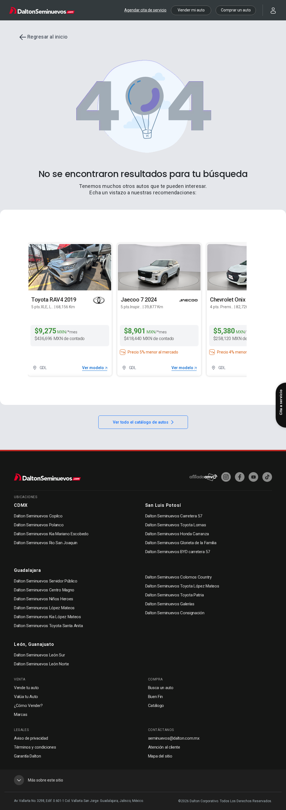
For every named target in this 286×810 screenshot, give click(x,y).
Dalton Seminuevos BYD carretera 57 (177, 551)
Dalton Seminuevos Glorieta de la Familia (180, 542)
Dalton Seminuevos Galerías (169, 603)
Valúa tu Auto (26, 696)
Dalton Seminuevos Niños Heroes (43, 598)
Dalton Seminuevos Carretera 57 (173, 516)
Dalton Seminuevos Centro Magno (44, 589)
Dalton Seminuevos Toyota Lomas (175, 524)
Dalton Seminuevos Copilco (38, 516)
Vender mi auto (191, 10)
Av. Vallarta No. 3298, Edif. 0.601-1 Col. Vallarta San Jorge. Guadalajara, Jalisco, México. (79, 800)
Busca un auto (160, 687)
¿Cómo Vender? (28, 705)
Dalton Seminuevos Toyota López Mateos (182, 586)
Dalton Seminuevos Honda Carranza (177, 533)
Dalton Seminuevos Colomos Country (178, 577)
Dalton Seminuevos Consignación (174, 612)
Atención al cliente (164, 747)
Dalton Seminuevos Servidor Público (45, 581)
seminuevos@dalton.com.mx (173, 738)
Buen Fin (155, 696)
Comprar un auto (236, 10)
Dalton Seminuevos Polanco (39, 524)
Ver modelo (93, 367)
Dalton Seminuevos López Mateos (44, 607)
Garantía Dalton (27, 756)
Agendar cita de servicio (145, 10)
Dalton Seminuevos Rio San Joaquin (45, 542)
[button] (270, 10)
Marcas (20, 714)
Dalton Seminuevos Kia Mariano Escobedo (51, 533)
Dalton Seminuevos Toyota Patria (174, 595)
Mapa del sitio (160, 756)
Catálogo (156, 705)
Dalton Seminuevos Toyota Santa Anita (48, 625)
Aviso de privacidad (31, 738)
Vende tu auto (26, 687)
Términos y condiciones (35, 747)
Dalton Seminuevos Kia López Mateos (47, 616)
